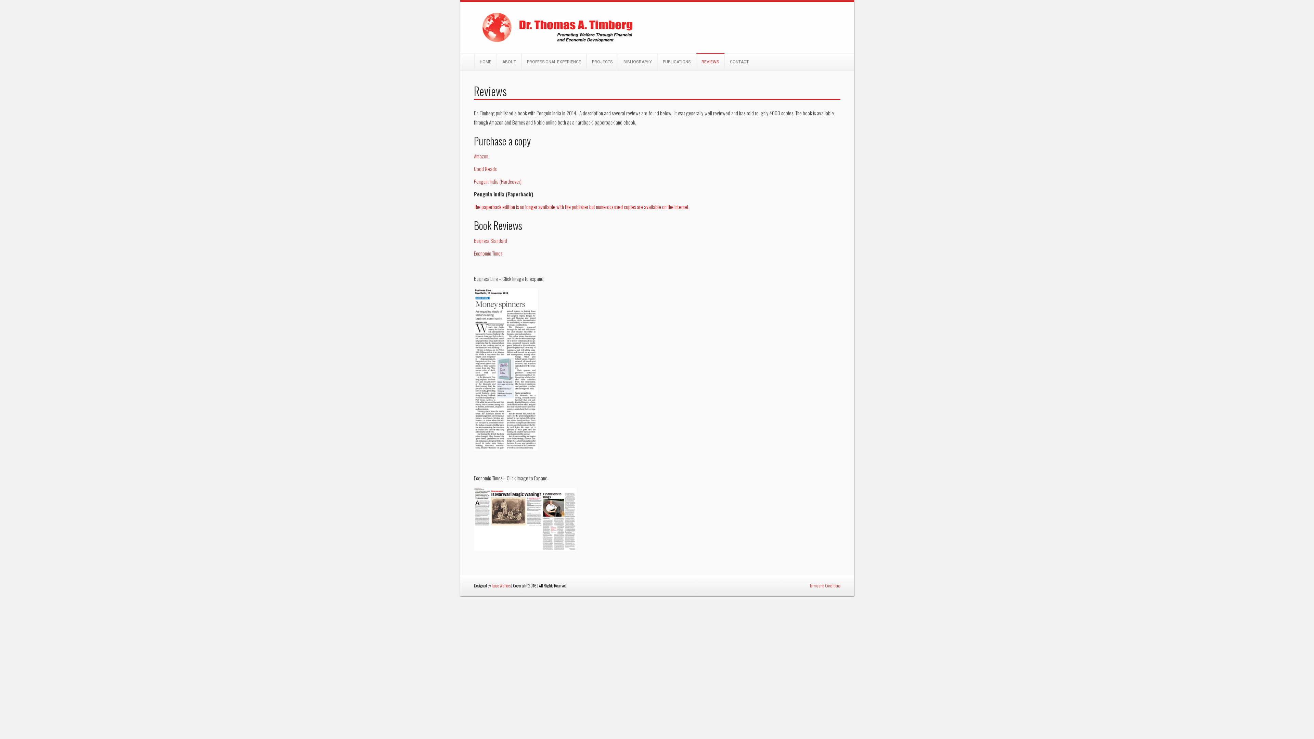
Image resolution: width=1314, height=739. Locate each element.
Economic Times (488, 253)
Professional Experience (554, 62)
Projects (602, 62)
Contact (739, 62)
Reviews (710, 62)
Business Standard (490, 240)
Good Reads (485, 168)
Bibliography (637, 62)
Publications (677, 62)
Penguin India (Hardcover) (497, 181)
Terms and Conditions (825, 585)
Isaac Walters (501, 585)
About (509, 62)
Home (485, 62)
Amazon (481, 156)
